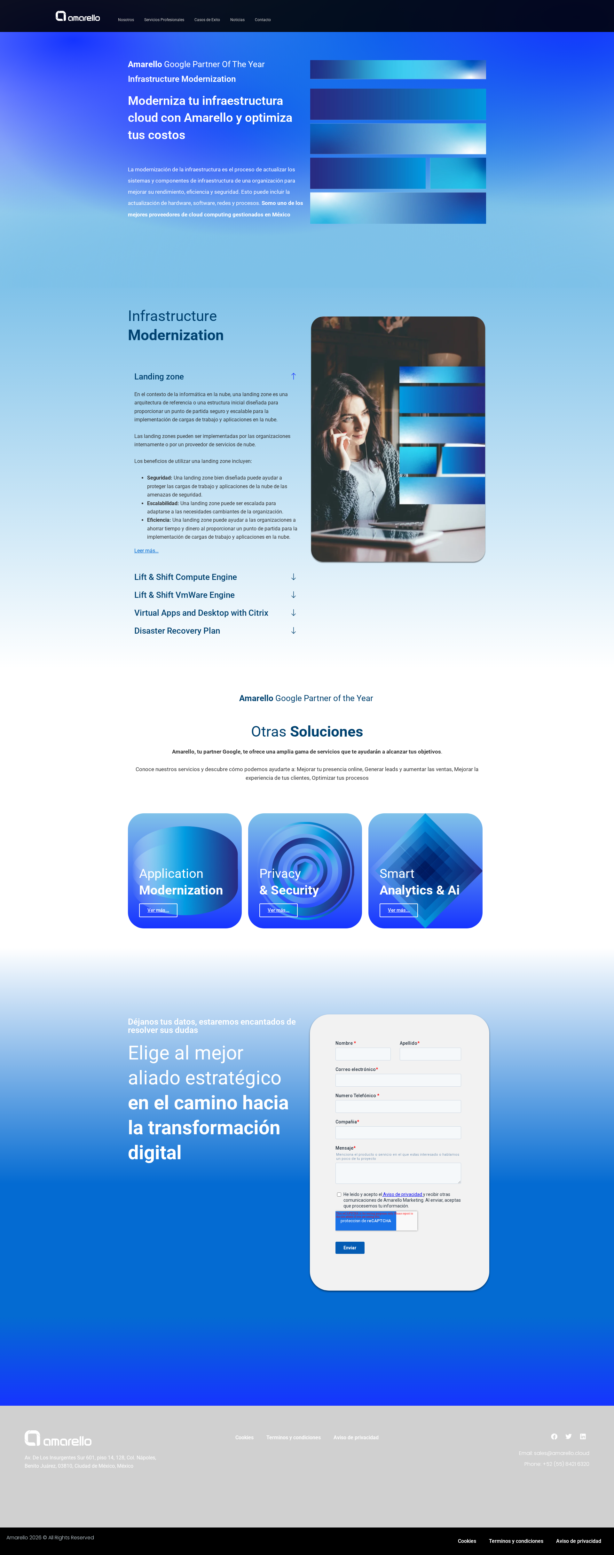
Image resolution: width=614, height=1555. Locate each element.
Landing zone (159, 376)
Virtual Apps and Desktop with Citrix (201, 613)
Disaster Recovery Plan (177, 631)
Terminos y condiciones (293, 1437)
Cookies (244, 1437)
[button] (216, 377)
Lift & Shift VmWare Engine (184, 595)
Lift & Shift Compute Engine (185, 577)
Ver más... (158, 910)
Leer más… (146, 551)
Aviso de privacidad (356, 1437)
